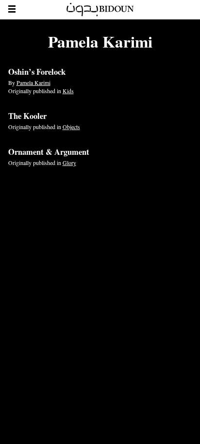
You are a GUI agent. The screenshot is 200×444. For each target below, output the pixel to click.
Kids (68, 91)
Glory (69, 162)
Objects (71, 127)
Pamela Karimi (33, 82)
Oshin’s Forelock (37, 72)
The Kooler (27, 116)
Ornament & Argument (48, 152)
